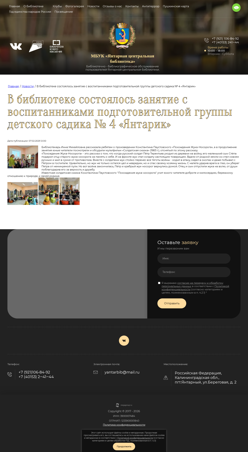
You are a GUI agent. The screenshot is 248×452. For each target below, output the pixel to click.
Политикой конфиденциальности (135, 438)
